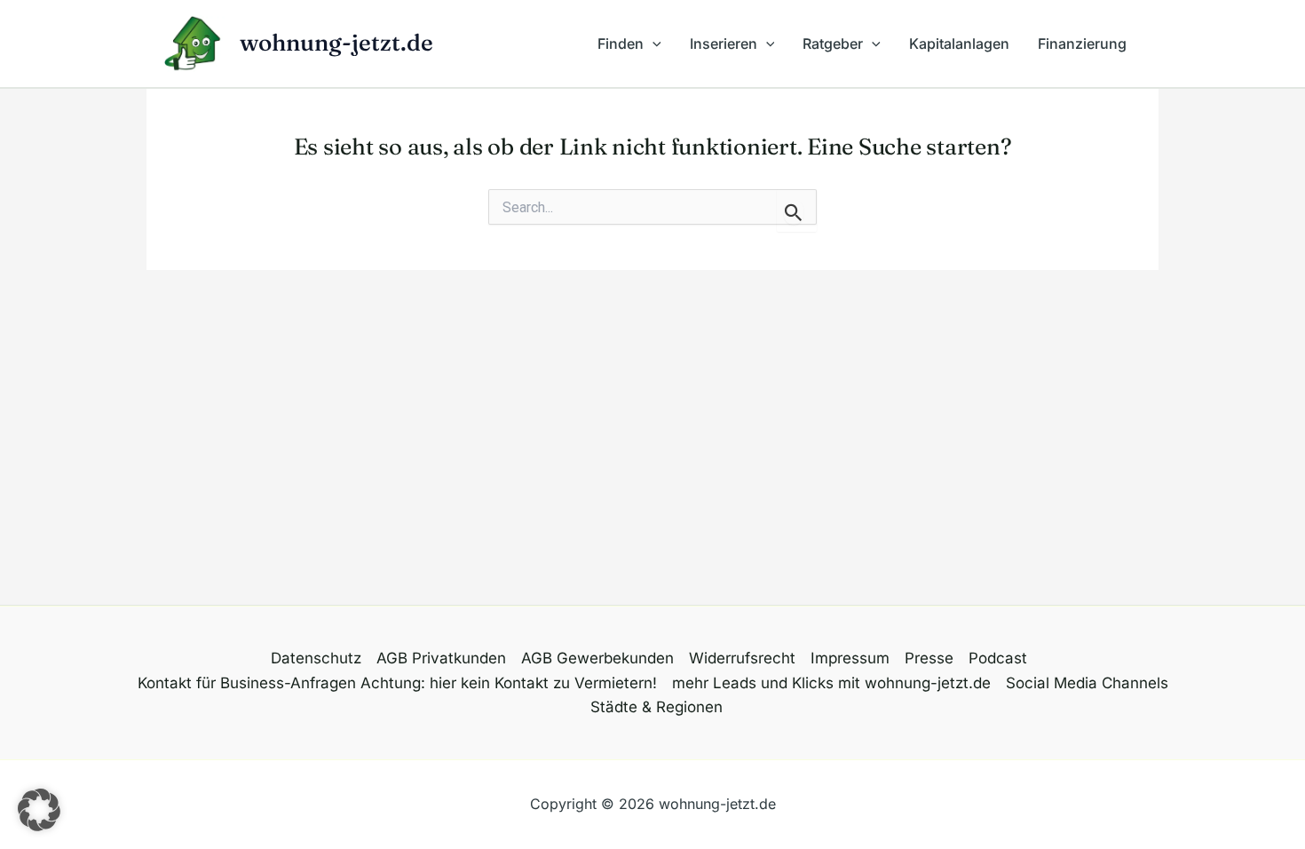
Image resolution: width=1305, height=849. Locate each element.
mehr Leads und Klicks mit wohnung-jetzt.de (831, 683)
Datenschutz (316, 658)
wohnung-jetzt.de (336, 42)
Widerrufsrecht (742, 658)
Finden (620, 43)
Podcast (998, 658)
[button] (652, 43)
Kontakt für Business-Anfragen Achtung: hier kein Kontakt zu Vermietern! (397, 683)
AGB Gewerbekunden (597, 658)
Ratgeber (833, 43)
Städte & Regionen (656, 707)
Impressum (850, 658)
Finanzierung (1082, 43)
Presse (929, 658)
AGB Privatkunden (441, 658)
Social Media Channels (1087, 683)
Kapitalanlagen (959, 43)
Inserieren (723, 43)
